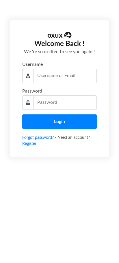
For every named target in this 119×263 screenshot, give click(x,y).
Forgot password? (38, 138)
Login (59, 121)
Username (32, 64)
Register (29, 144)
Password (32, 91)
